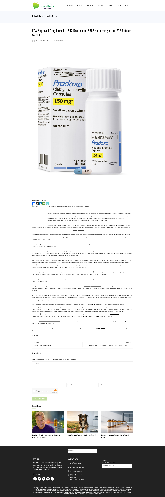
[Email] (43, 203)
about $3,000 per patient (95, 262)
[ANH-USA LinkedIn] (48, 479)
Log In (126, 5)
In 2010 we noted (114, 314)
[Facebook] (33, 203)
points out (92, 304)
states (51, 225)
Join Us (119, 5)
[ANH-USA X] (39, 479)
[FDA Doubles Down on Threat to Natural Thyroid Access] (117, 422)
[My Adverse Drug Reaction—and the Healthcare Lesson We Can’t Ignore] (48, 422)
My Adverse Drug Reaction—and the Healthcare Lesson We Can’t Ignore (46, 436)
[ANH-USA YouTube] (52, 479)
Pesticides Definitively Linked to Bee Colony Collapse (110, 344)
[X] (37, 203)
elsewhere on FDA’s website (109, 225)
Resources (101, 5)
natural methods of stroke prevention (49, 321)
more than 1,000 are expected (92, 286)
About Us (79, 5)
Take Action (90, 5)
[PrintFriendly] (47, 203)
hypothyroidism (101, 328)
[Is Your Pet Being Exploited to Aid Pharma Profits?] (82, 422)
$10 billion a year (66, 267)
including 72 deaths (78, 230)
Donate (111, 5)
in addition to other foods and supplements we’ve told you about (96, 316)
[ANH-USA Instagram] (43, 479)
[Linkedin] (40, 203)
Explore (69, 5)
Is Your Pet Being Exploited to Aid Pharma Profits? (81, 435)
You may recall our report (84, 295)
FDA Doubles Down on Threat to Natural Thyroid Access (115, 436)
